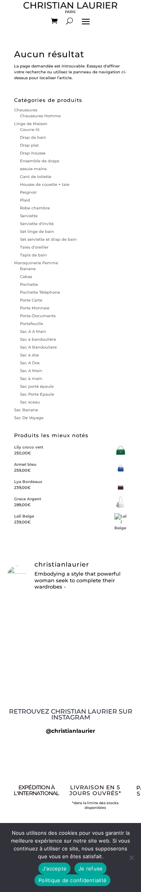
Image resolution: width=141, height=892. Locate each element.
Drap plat (29, 145)
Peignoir (28, 192)
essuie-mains (33, 168)
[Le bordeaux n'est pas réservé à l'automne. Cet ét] (70, 608)
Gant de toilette (35, 176)
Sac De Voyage (28, 417)
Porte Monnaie (34, 308)
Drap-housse (32, 153)
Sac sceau (30, 402)
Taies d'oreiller (34, 247)
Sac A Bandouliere (38, 347)
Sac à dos (29, 355)
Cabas (26, 276)
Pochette (29, 284)
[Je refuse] (131, 857)
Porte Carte (31, 300)
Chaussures (25, 110)
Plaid (25, 200)
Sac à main (31, 378)
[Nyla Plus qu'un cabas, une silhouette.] (70, 655)
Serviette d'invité (37, 223)
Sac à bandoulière (38, 339)
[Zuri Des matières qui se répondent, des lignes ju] (70, 643)
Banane (28, 268)
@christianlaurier (70, 730)
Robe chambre (35, 208)
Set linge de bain (37, 231)
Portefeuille (31, 323)
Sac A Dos (30, 362)
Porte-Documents (38, 315)
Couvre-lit (30, 129)
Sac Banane (26, 409)
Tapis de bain (33, 255)
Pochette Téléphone (40, 292)
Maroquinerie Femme (36, 262)
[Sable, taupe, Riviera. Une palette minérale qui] (70, 668)
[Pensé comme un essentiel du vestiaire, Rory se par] (70, 687)
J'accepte (54, 868)
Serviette (29, 215)
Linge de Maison (30, 123)
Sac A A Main (33, 331)
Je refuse (90, 868)
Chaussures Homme (40, 115)
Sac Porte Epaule (37, 394)
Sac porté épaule (37, 386)
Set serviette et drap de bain (48, 239)
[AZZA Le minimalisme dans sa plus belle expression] (70, 627)
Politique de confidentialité (72, 880)
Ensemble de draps (39, 161)
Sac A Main (31, 370)
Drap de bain (33, 137)
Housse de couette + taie (44, 184)
